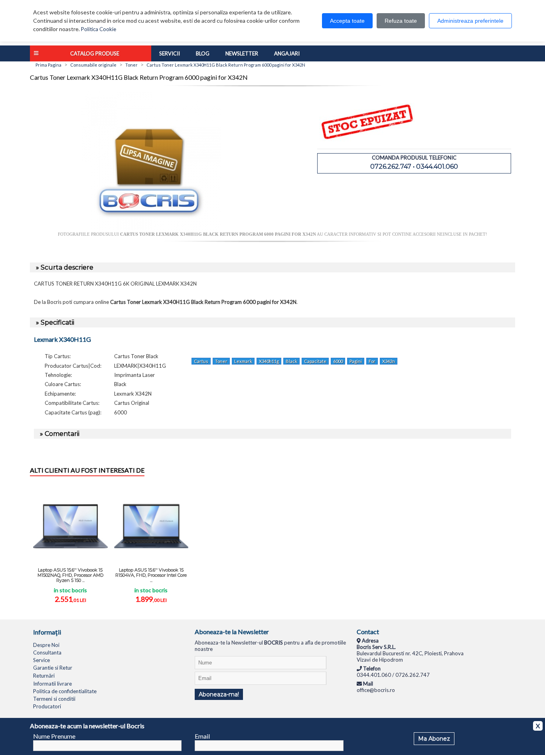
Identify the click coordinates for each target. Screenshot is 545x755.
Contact (368, 631)
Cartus (201, 361)
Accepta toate (347, 21)
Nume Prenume (54, 736)
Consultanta (47, 652)
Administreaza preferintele (470, 21)
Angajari (287, 53)
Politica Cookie (98, 29)
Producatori (47, 706)
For (372, 361)
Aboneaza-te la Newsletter (232, 631)
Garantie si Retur (52, 667)
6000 (338, 361)
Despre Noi (46, 645)
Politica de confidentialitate (65, 691)
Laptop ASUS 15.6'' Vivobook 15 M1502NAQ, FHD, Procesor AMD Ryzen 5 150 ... (70, 575)
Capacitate (315, 361)
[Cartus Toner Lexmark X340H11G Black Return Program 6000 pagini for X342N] (151, 228)
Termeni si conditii (54, 699)
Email (202, 736)
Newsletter (241, 53)
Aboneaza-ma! (219, 694)
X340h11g (269, 361)
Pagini (356, 361)
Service (41, 660)
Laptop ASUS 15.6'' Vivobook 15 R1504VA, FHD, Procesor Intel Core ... (151, 575)
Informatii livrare (52, 683)
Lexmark (243, 361)
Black (291, 361)
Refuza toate (401, 21)
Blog (202, 53)
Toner (221, 361)
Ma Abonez (434, 738)
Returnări (44, 675)
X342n (388, 361)
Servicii (169, 53)
